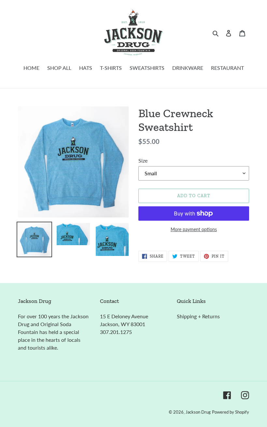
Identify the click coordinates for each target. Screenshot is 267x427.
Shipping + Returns (198, 316)
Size (143, 160)
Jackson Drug (198, 412)
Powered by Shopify (230, 412)
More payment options (194, 229)
